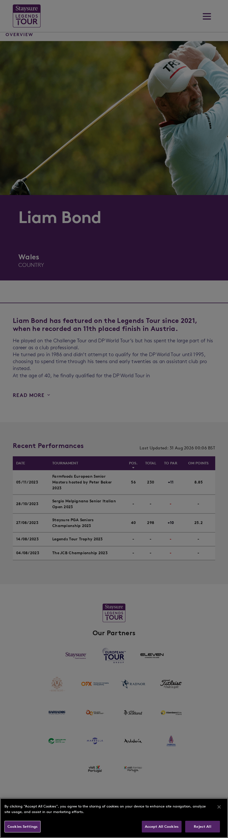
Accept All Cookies (162, 826)
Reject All (202, 826)
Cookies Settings (23, 826)
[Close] (219, 807)
